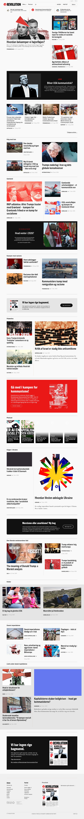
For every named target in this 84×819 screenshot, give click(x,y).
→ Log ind (71, 0)
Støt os (76, 0)
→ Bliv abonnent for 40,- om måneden (48, 417)
